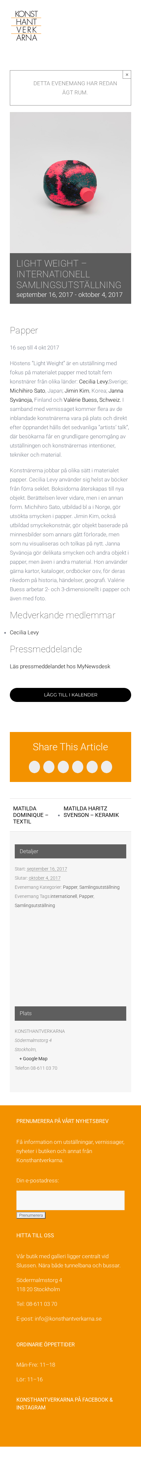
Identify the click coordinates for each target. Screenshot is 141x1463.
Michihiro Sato (27, 390)
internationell (63, 896)
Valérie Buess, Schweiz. (92, 400)
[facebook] (20, 1429)
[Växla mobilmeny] (128, 16)
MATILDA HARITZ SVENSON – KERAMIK (91, 811)
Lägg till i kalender (70, 695)
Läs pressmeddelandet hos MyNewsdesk (60, 666)
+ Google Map (33, 1058)
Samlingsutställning (99, 887)
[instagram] (34, 1429)
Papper (70, 887)
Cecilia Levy (93, 381)
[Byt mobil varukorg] (116, 16)
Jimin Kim (77, 390)
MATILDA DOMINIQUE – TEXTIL (31, 815)
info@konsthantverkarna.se (68, 1318)
